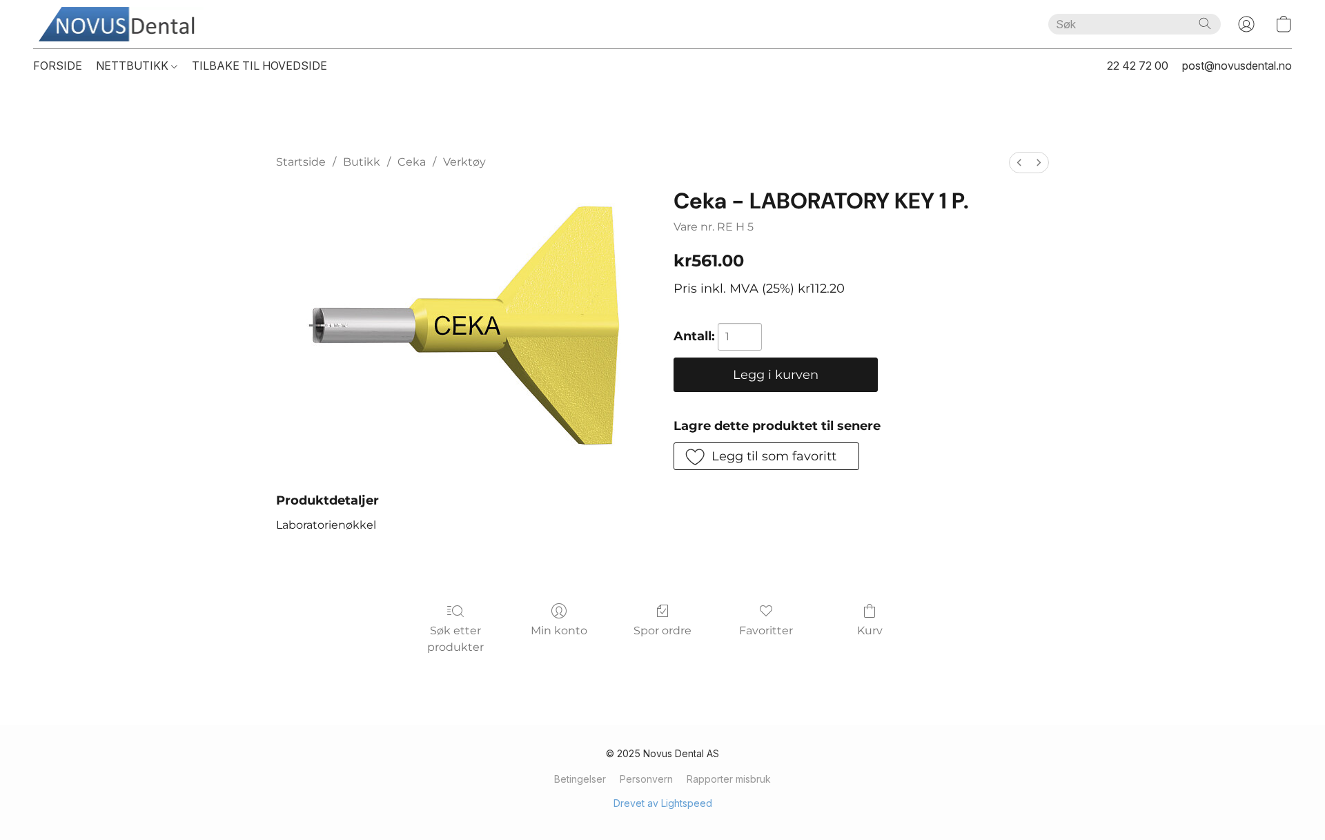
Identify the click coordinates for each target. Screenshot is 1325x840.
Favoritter (766, 630)
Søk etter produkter (455, 639)
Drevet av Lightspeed (663, 803)
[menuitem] (1019, 163)
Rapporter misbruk (729, 779)
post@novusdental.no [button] (1237, 65)
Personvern (646, 779)
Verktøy (464, 161)
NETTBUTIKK (133, 65)
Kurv (870, 630)
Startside (301, 161)
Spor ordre (662, 630)
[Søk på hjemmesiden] (1205, 23)
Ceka (412, 161)
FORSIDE (57, 65)
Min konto (559, 630)
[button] (121, 24)
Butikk (361, 161)
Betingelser (580, 779)
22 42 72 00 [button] (1137, 65)
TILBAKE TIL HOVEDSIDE (259, 65)
